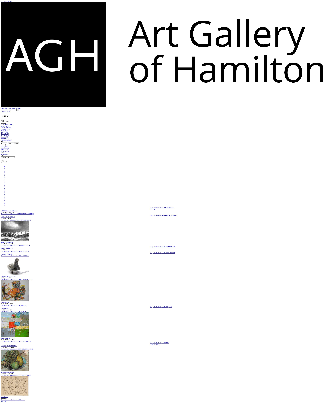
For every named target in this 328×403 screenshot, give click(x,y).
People (14, 108)
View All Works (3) (17, 214)
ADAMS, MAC (5, 308)
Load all (6, 140)
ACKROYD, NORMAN (8, 217)
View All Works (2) (16, 220)
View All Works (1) (15, 245)
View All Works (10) (13, 305)
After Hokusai (4, 397)
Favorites (18, 108)
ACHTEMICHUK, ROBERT (9, 211)
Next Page (3, 401)
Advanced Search (5, 111)
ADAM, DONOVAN (7, 248)
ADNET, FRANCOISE (7, 372)
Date (2, 141)
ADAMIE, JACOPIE (6, 254)
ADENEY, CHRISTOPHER (9, 346)
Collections (4, 108)
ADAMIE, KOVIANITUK (8, 276)
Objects (9, 108)
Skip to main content (6, 1)
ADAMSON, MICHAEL (8, 338)
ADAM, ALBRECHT (7, 242)
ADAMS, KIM (5, 302)
